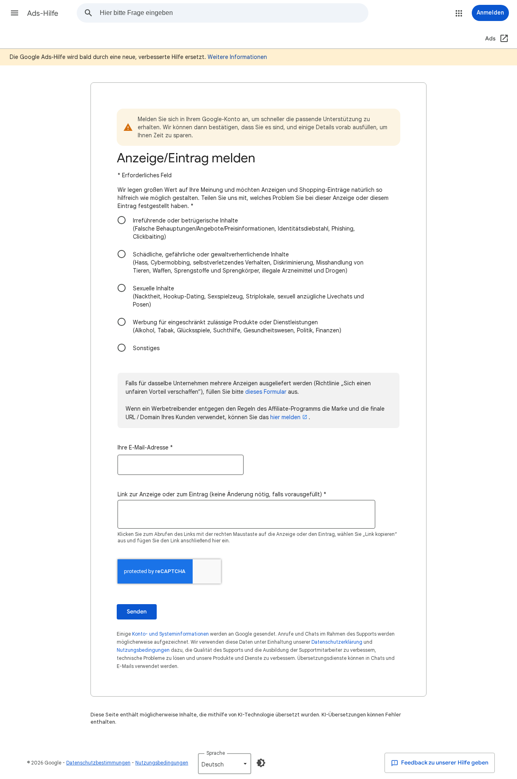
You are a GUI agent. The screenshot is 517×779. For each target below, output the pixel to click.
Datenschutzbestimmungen (98, 763)
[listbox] (224, 763)
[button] (14, 13)
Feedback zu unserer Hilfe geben (444, 762)
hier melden (285, 417)
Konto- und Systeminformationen (170, 634)
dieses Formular (265, 391)
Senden (137, 611)
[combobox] (234, 13)
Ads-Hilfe (42, 13)
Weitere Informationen (237, 57)
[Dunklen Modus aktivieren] (261, 763)
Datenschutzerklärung (336, 642)
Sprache (215, 753)
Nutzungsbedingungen (143, 650)
